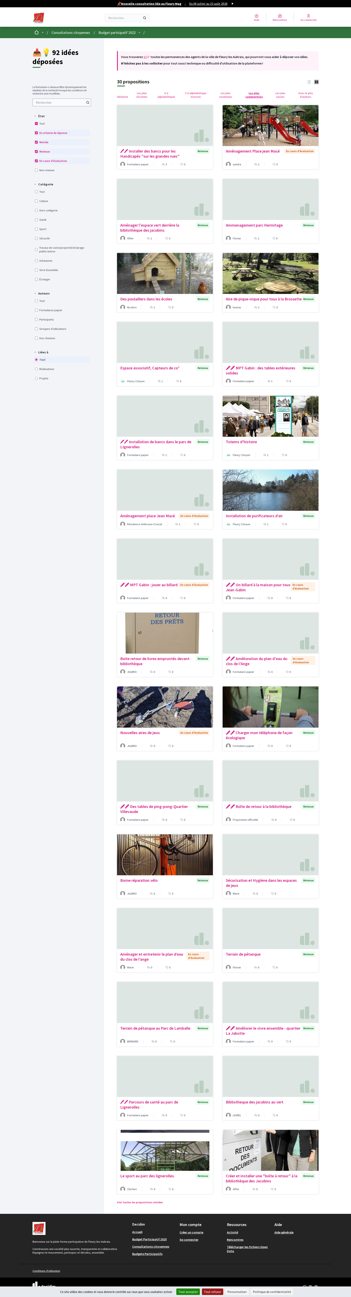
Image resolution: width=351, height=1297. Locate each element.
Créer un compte (191, 1232)
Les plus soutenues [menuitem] (225, 95)
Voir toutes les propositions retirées (140, 1202)
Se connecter (189, 1240)
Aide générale (284, 1232)
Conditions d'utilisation (46, 1271)
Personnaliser (237, 1292)
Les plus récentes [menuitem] (141, 95)
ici (147, 57)
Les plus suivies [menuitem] (280, 95)
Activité (232, 1232)
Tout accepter (188, 1292)
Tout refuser (212, 1292)
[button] (39, 116)
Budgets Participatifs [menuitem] (147, 1254)
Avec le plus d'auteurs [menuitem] (305, 95)
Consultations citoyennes (71, 32)
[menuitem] (61, 102)
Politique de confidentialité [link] (272, 1292)
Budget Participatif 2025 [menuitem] (149, 1239)
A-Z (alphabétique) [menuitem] (166, 95)
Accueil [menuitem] (137, 1232)
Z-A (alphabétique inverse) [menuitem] (195, 95)
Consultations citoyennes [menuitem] (150, 1246)
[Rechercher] (144, 18)
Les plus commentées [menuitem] (254, 95)
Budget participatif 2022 (117, 32)
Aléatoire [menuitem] (122, 97)
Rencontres (235, 1240)
